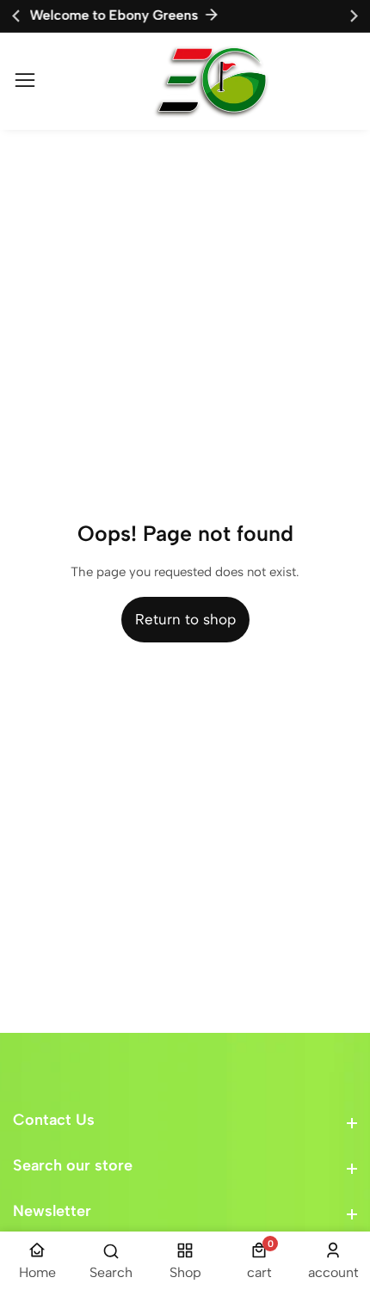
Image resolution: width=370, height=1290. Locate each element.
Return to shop (185, 619)
